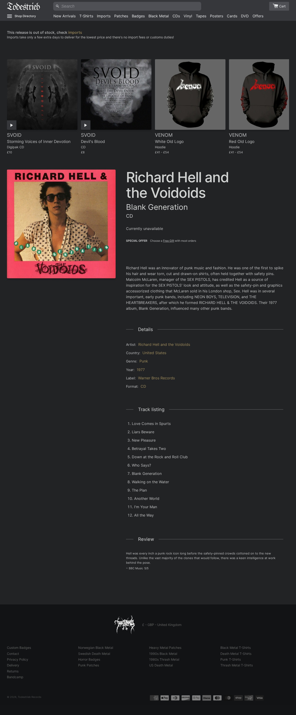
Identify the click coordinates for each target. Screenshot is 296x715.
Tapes (201, 16)
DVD (245, 16)
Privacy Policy (17, 659)
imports (75, 32)
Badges (138, 16)
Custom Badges (19, 648)
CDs (176, 16)
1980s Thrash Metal (164, 659)
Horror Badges (89, 659)
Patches (121, 16)
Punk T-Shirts (230, 659)
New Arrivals (64, 16)
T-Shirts (86, 16)
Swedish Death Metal (94, 654)
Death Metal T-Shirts (235, 654)
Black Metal (158, 16)
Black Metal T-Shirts (235, 648)
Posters (216, 16)
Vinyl (188, 16)
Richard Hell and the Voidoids (164, 344)
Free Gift (168, 240)
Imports (104, 16)
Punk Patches (88, 665)
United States (154, 352)
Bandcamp (15, 677)
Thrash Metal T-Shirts (236, 665)
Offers (258, 16)
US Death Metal (161, 665)
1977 (141, 369)
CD (143, 386)
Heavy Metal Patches (165, 648)
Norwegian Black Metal (95, 648)
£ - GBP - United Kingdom (162, 625)
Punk (143, 361)
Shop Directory (25, 16)
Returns (12, 671)
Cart (282, 6)
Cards (232, 16)
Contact (13, 654)
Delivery (13, 665)
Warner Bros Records (156, 378)
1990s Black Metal (163, 654)
